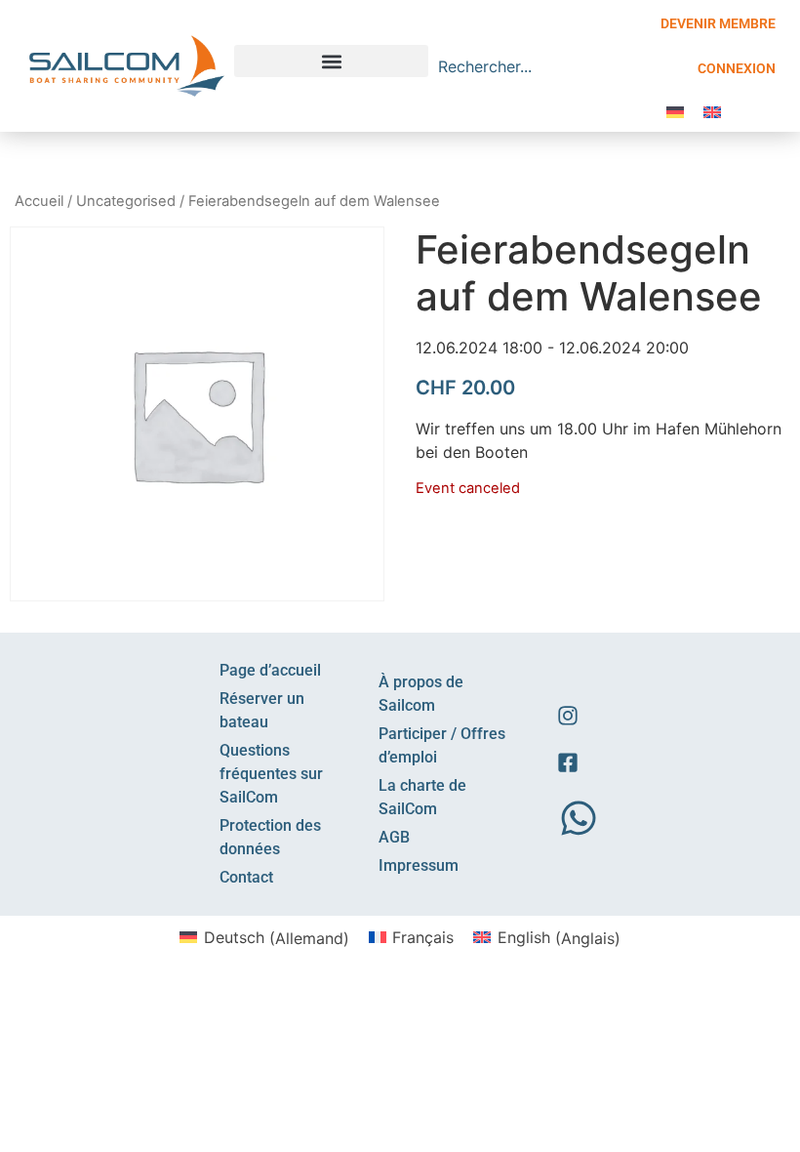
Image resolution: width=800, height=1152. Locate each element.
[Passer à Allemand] (675, 111)
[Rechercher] (639, 66)
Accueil (39, 201)
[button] (331, 61)
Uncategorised (126, 201)
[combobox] (529, 66)
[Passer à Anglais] (712, 111)
